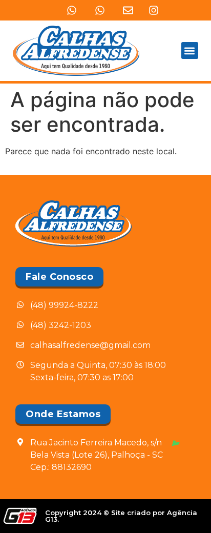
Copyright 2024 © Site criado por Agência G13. (121, 515)
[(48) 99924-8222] (71, 10)
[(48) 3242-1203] (100, 10)
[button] (189, 50)
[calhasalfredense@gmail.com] (128, 10)
